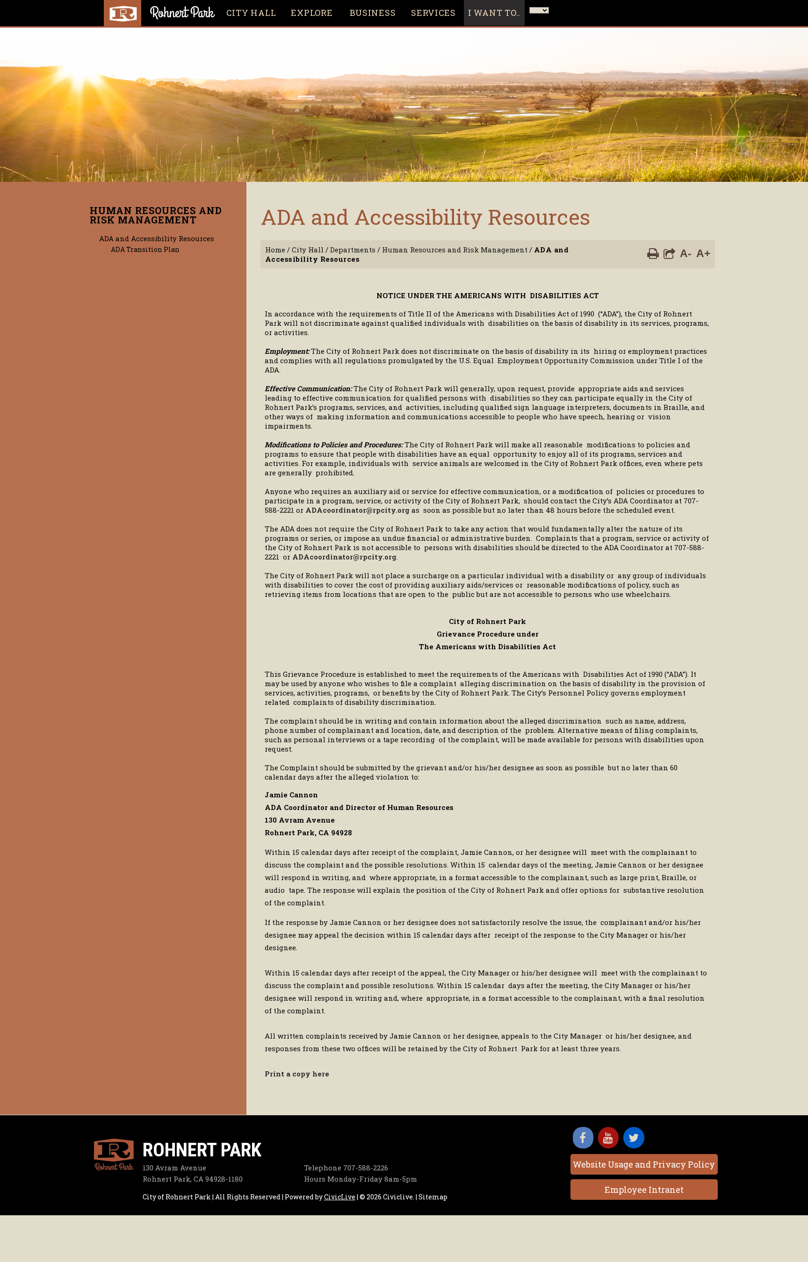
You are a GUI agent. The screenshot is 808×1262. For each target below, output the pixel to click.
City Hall (308, 249)
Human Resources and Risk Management (156, 215)
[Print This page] (653, 253)
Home (275, 249)
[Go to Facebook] (583, 1138)
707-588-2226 (346, 1167)
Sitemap (432, 1196)
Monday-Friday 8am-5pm (360, 1179)
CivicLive (339, 1196)
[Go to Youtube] (608, 1138)
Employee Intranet (644, 1189)
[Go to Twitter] (633, 1138)
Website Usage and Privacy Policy (644, 1164)
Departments (352, 249)
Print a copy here (297, 1073)
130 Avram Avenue (174, 1167)
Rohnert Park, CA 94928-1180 (193, 1179)
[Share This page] (669, 253)
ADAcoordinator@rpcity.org (357, 510)
